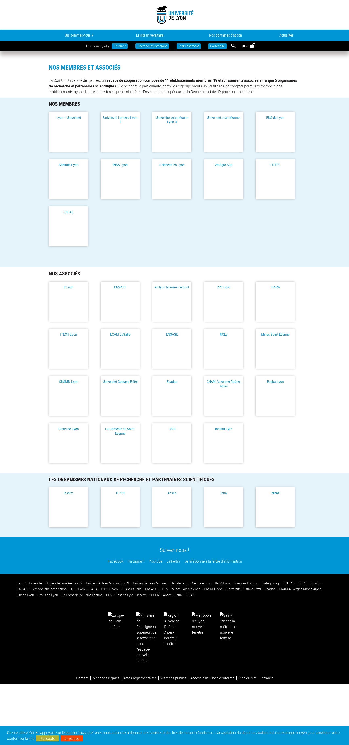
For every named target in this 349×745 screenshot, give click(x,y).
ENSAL (69, 212)
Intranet (267, 678)
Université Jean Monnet (223, 118)
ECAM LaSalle (120, 334)
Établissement (189, 46)
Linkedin (173, 561)
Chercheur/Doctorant (152, 46)
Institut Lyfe (223, 429)
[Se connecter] (255, 46)
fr (243, 46)
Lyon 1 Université (68, 118)
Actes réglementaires (140, 678)
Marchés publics (173, 678)
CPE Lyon (223, 287)
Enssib (68, 287)
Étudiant (120, 46)
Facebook (115, 561)
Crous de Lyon (68, 429)
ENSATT (120, 287)
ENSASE (172, 334)
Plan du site (247, 678)
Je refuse (71, 738)
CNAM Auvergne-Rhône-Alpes (224, 384)
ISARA (275, 287)
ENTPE (275, 165)
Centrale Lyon (68, 165)
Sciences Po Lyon (172, 165)
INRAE (275, 493)
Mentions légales (106, 678)
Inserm (68, 493)
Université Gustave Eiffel (120, 382)
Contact (82, 678)
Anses (172, 493)
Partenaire (217, 46)
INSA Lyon (120, 165)
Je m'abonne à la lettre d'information (212, 561)
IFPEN (120, 493)
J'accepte (47, 738)
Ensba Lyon (275, 382)
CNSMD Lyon (68, 382)
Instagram (135, 561)
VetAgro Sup (223, 165)
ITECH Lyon (68, 334)
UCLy (223, 334)
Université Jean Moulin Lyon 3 (172, 120)
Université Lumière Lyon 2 (120, 120)
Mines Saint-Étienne (275, 334)
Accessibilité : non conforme (212, 678)
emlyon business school (172, 287)
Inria (224, 493)
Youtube (155, 561)
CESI (172, 429)
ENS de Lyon (275, 118)
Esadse (172, 382)
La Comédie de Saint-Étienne (120, 431)
